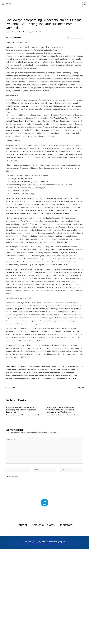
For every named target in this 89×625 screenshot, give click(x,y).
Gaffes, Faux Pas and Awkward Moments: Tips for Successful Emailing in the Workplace (60, 409)
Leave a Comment (13, 32)
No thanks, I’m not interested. (44, 622)
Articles (24, 32)
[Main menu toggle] (84, 4)
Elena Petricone (14, 38)
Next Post (82, 388)
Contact (21, 525)
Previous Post (9, 388)
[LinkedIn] (44, 502)
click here (71, 378)
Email (12, 595)
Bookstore (66, 525)
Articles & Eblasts (43, 525)
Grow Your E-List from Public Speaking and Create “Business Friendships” (21, 409)
